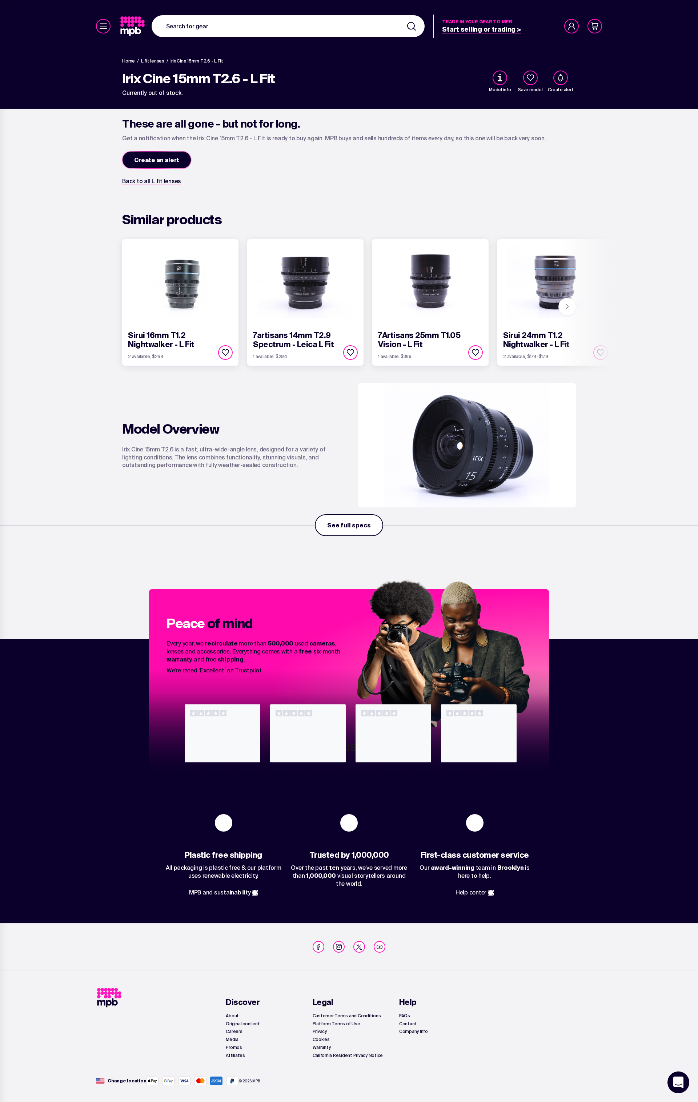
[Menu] (103, 26)
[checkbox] (530, 78)
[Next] (567, 306)
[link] (133, 26)
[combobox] (288, 26)
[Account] (571, 26)
